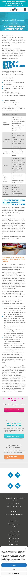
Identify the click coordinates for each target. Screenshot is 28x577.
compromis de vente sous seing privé (11, 272)
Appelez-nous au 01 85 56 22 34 (14, 5)
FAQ (14, 517)
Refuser (14, 569)
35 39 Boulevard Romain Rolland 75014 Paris (15, 499)
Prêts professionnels (14, 535)
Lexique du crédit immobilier (14, 514)
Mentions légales (14, 544)
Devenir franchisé (14, 541)
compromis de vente (9, 370)
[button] (26, 548)
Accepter (14, 565)
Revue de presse (14, 521)
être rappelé (13, 457)
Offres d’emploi (14, 532)
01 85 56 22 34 (15, 503)
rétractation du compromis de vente (13, 367)
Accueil (12, 19)
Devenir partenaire (14, 524)
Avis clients (14, 527)
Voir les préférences (14, 573)
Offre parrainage (14, 538)
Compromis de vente (4, 21)
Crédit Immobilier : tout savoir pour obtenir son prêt (13, 20)
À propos (14, 511)
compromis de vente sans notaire (10, 270)
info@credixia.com (15, 506)
